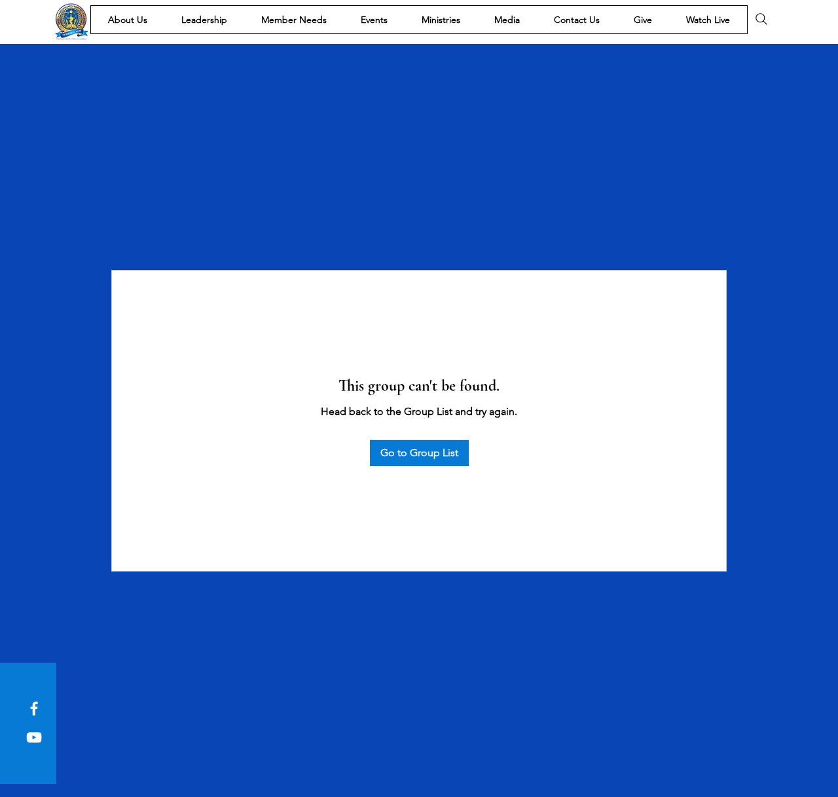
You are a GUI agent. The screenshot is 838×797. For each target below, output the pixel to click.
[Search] (761, 19)
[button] (127, 19)
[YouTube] (34, 737)
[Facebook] (34, 708)
